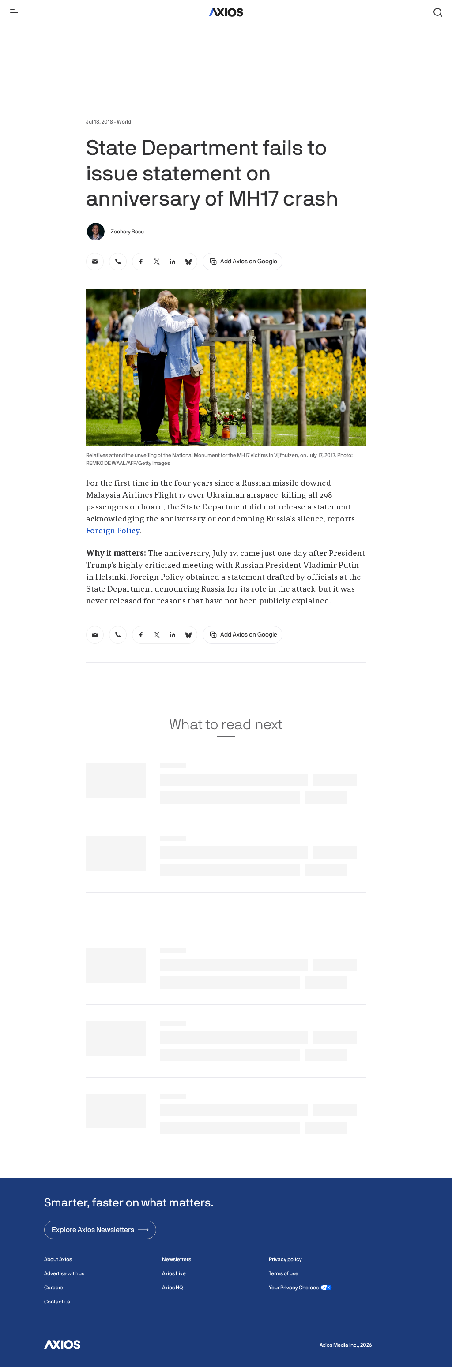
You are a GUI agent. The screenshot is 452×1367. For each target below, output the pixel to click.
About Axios (58, 1259)
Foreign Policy (112, 531)
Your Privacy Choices (294, 1287)
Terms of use (283, 1273)
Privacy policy (285, 1259)
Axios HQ (172, 1287)
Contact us (57, 1301)
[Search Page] (438, 12)
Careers (53, 1287)
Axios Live (174, 1273)
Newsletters (176, 1259)
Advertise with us (64, 1273)
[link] (95, 262)
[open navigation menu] (14, 12)
